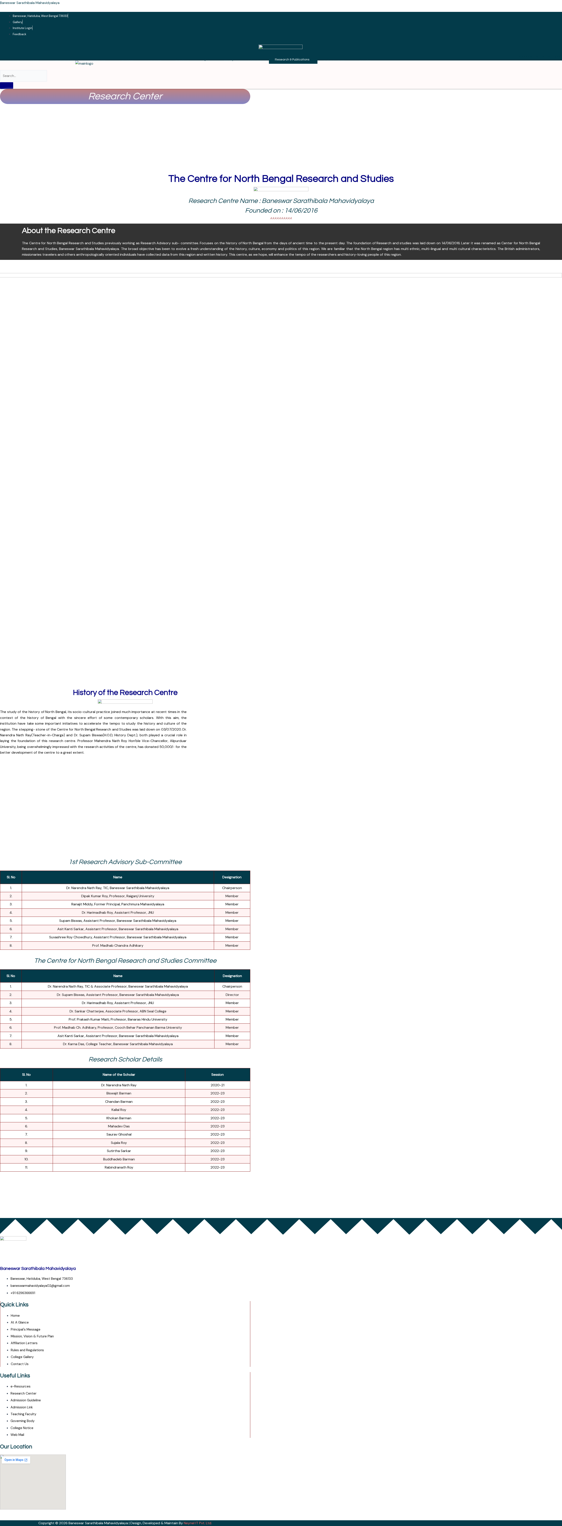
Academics (97, 59)
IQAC (206, 59)
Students (182, 59)
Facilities (254, 59)
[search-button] (6, 85)
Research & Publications (292, 59)
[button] (36, 59)
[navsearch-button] (1, 67)
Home (14, 59)
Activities (154, 59)
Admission (126, 59)
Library (229, 59)
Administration (64, 59)
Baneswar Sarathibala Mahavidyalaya (29, 2)
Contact (365, 59)
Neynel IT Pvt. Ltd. (198, 1523)
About (35, 59)
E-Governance (334, 59)
